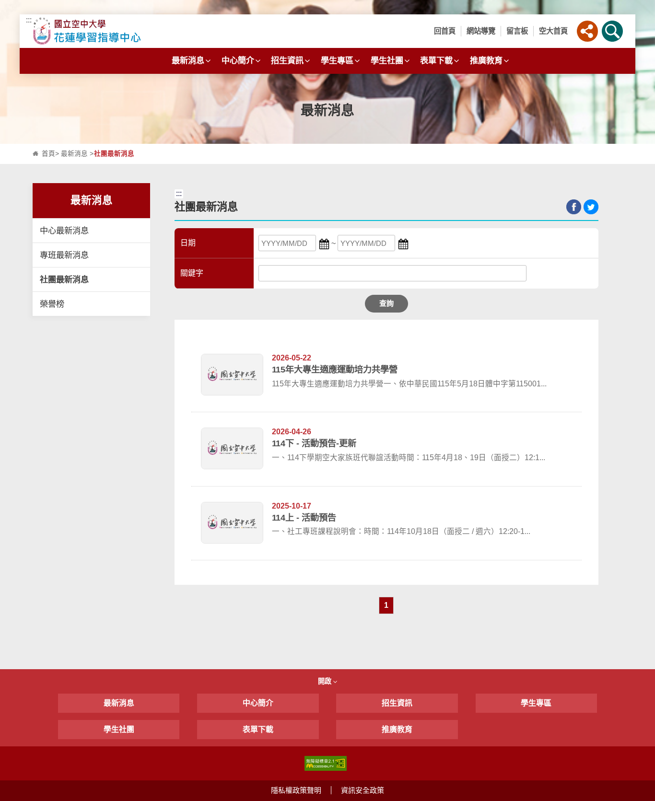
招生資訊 (287, 60)
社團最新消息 (64, 279)
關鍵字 (191, 273)
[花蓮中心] (106, 31)
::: (29, 20)
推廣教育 (486, 60)
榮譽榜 (52, 304)
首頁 (48, 153)
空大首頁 (553, 31)
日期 (188, 243)
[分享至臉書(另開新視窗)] (573, 206)
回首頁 (445, 31)
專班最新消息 (64, 255)
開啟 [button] (325, 681)
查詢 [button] (386, 303)
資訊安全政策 (362, 790)
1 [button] (386, 605)
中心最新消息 (64, 230)
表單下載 (436, 60)
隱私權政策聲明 (296, 790)
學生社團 (387, 60)
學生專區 (337, 60)
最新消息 (188, 60)
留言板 (517, 31)
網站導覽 (481, 31)
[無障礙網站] (325, 763)
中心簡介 (238, 60)
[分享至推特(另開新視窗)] (591, 206)
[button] (587, 31)
